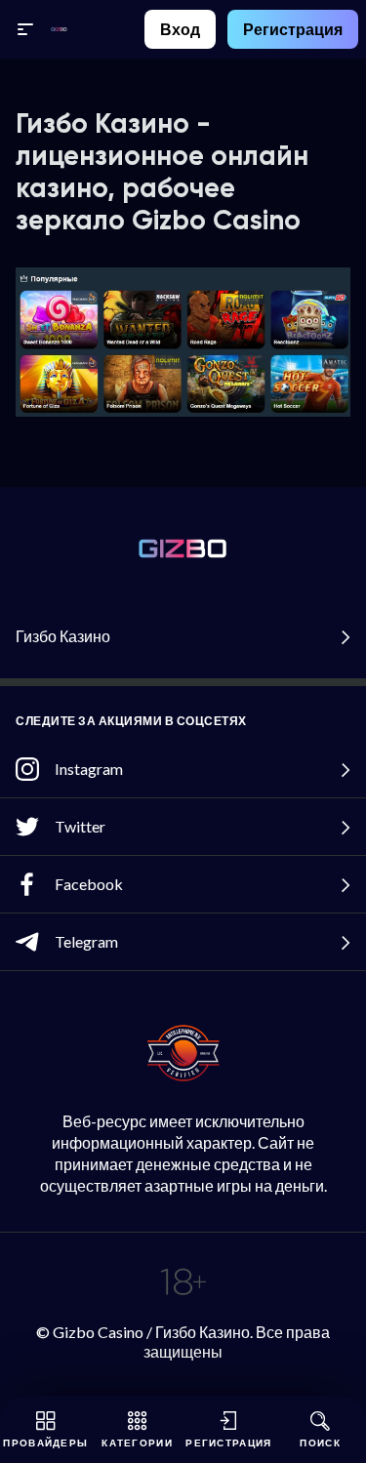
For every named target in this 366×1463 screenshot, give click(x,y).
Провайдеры (45, 1442)
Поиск (320, 1442)
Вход (180, 29)
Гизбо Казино (63, 636)
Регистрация (293, 29)
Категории (137, 1442)
